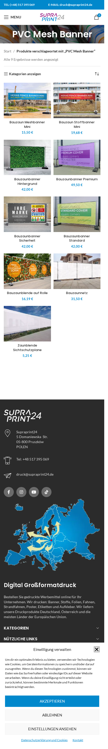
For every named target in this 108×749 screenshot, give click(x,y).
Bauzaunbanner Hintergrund (27, 181)
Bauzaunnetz (77, 293)
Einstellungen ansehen (52, 729)
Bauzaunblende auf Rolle (27, 293)
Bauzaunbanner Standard (77, 238)
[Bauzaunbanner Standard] (77, 214)
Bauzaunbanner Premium (77, 179)
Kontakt (78, 740)
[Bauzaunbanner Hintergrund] (27, 157)
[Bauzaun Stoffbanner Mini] (77, 100)
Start (7, 51)
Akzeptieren (52, 701)
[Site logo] (52, 17)
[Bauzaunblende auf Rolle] (27, 271)
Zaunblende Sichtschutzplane (27, 347)
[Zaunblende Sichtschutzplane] (27, 323)
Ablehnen (52, 715)
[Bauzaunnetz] (77, 271)
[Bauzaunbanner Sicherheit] (27, 214)
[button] (96, 649)
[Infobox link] (52, 475)
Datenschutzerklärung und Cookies (44, 740)
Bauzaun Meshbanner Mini (27, 124)
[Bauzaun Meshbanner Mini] (27, 100)
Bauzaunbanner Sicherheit (27, 238)
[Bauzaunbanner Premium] (77, 157)
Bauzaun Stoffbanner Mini (77, 124)
